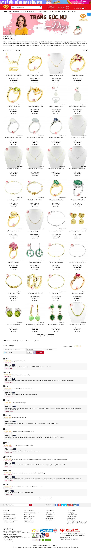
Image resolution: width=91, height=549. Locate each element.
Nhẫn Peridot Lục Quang (13, 106)
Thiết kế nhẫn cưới (50, 513)
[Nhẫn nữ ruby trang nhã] (77, 281)
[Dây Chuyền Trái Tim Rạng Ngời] (56, 157)
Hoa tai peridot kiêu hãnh (13, 324)
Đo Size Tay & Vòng (50, 516)
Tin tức (68, 8)
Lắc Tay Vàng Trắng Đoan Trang (77, 262)
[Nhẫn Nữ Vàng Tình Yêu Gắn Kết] (35, 63)
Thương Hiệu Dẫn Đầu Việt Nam (10, 520)
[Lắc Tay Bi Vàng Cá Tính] (13, 281)
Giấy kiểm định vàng (50, 518)
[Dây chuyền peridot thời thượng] (77, 312)
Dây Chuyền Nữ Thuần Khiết (77, 137)
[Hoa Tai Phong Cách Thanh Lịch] (35, 281)
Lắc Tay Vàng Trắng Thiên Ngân (56, 231)
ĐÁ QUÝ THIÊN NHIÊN (55, 11)
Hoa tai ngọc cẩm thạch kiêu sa (56, 324)
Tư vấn (89, 14)
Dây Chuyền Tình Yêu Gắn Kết (56, 75)
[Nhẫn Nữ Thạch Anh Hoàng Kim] (35, 94)
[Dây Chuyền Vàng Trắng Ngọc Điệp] (77, 157)
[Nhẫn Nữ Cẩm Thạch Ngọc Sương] (13, 125)
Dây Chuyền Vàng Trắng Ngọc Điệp (77, 168)
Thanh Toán (27, 514)
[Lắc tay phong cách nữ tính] (13, 188)
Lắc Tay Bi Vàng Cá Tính (14, 293)
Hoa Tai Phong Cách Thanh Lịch (35, 293)
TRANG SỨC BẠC (33, 11)
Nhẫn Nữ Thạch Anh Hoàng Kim (35, 106)
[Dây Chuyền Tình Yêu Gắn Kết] (56, 63)
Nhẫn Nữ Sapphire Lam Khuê (56, 137)
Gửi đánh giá (40, 352)
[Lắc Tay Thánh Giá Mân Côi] (56, 250)
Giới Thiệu (5, 513)
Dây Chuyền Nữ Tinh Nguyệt (14, 168)
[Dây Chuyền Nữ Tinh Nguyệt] (13, 157)
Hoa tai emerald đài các (35, 262)
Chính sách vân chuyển (29, 520)
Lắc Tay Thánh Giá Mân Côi (56, 262)
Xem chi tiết (13, 82)
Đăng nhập (78, 8)
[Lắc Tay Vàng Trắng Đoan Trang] (77, 250)
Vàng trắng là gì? (70, 513)
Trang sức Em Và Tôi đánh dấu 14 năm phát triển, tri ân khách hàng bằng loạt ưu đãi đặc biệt (77, 522)
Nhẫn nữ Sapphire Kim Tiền (13, 231)
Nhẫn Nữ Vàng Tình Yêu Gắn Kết (35, 75)
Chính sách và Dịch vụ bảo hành (31, 513)
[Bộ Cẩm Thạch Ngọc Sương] (56, 94)
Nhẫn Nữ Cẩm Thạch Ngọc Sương (13, 137)
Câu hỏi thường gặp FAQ (8, 521)
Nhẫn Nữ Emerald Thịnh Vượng (77, 200)
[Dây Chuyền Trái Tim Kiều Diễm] (35, 157)
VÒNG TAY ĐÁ (64, 11)
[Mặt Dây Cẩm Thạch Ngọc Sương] (77, 94)
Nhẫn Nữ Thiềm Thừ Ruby (77, 75)
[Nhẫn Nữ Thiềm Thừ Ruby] (77, 63)
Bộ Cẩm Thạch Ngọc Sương (56, 106)
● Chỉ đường (14, 534)
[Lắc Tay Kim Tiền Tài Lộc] (56, 281)
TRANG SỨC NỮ (16, 11)
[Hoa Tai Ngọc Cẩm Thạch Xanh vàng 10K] (35, 312)
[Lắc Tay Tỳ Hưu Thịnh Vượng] (35, 188)
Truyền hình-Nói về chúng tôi (9, 518)
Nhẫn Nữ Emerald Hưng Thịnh (56, 200)
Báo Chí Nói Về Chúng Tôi (8, 516)
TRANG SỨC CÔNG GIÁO (43, 11)
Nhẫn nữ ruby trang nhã (77, 293)
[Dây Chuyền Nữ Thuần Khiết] (77, 125)
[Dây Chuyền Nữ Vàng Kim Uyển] (35, 219)
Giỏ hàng (85, 8)
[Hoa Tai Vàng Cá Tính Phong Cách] (77, 219)
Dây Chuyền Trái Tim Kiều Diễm (35, 168)
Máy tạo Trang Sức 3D (29, 516)
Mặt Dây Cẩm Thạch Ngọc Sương (77, 106)
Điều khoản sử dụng (28, 521)
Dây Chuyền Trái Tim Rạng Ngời (56, 168)
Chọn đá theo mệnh (71, 518)
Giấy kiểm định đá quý (50, 520)
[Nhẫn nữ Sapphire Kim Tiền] (13, 219)
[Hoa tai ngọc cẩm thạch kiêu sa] (56, 312)
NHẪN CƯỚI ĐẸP (24, 11)
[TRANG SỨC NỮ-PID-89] (45, 24)
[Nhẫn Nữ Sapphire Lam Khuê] (56, 125)
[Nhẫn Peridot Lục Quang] (13, 94)
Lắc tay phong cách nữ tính (13, 200)
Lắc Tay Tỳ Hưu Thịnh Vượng (35, 200)
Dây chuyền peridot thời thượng (77, 324)
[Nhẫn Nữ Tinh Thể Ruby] (13, 250)
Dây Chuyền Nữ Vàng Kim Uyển (35, 231)
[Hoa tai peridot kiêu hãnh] (13, 312)
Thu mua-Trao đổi (28, 518)
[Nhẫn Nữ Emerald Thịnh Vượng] (77, 188)
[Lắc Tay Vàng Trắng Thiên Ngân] (56, 219)
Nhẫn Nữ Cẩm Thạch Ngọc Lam (35, 137)
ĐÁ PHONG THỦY (72, 11)
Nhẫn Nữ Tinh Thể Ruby (13, 262)
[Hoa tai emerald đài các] (35, 250)
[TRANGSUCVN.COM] (6, 8)
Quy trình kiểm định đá (72, 516)
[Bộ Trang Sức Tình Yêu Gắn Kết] (13, 63)
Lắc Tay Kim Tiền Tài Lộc (56, 293)
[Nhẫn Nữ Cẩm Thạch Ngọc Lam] (35, 125)
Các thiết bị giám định (72, 514)
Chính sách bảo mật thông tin (9, 514)
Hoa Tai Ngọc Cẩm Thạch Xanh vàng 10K (35, 325)
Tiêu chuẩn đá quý (71, 520)
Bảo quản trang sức (50, 514)
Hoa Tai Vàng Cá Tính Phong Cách (77, 231)
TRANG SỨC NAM (7, 11)
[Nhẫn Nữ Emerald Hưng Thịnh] (56, 188)
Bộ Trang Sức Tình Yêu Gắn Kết (13, 75)
